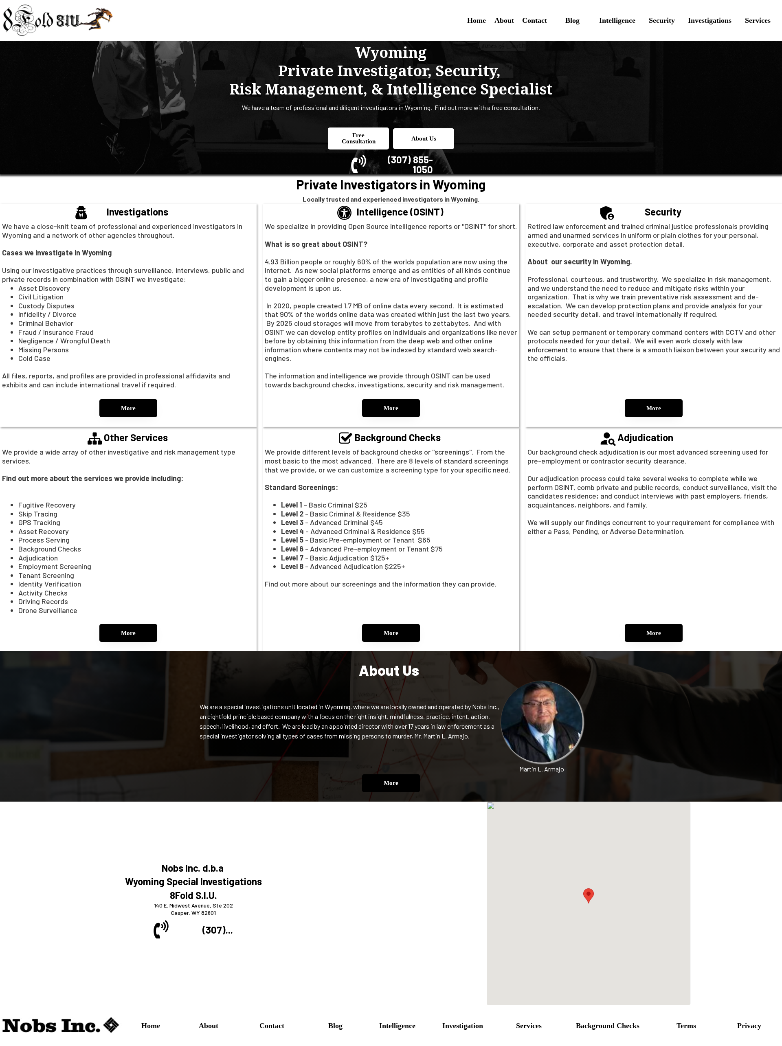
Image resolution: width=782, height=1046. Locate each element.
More (128, 408)
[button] (588, 895)
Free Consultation (359, 138)
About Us (423, 138)
